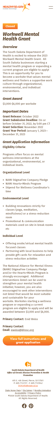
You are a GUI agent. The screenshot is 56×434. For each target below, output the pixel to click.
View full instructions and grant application (28, 340)
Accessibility (20, 393)
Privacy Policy (34, 393)
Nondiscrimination (42, 390)
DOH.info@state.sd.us (28, 386)
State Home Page (13, 390)
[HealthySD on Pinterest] (31, 405)
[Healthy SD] (16, 7)
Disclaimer (27, 390)
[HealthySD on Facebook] (24, 405)
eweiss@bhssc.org (22, 330)
